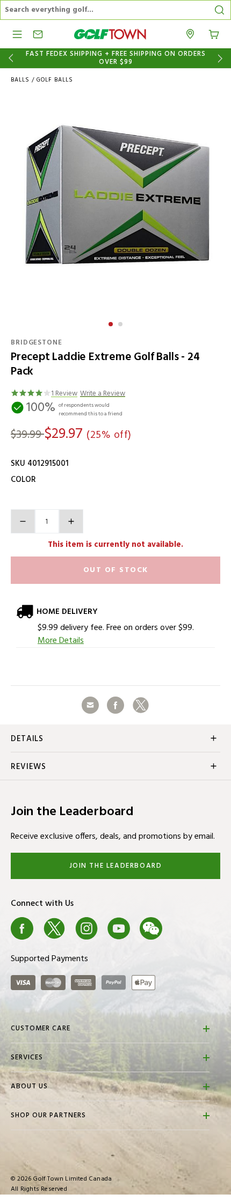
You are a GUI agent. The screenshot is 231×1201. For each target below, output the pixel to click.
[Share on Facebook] (115, 705)
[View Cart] (213, 33)
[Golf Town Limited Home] (110, 34)
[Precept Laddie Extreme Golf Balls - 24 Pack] (115, 202)
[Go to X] (54, 928)
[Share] (90, 705)
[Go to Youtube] (118, 928)
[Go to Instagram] (86, 928)
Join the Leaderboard (115, 866)
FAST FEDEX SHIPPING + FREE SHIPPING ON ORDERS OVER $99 (116, 58)
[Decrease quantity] (23, 521)
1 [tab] (112, 322)
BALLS (20, 80)
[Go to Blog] (183, 928)
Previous (8, 58)
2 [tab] (121, 322)
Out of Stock (115, 570)
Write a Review (102, 394)
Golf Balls (55, 80)
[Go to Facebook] (22, 928)
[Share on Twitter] (140, 705)
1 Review (64, 394)
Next (222, 58)
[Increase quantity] (71, 521)
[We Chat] (151, 928)
